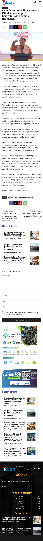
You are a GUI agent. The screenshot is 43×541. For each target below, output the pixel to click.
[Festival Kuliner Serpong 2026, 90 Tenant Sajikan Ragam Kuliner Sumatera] (34, 260)
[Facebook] (11, 27)
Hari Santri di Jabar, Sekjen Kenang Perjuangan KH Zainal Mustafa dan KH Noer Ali (32, 216)
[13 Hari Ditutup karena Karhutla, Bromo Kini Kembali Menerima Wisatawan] (34, 247)
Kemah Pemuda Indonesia (26, 197)
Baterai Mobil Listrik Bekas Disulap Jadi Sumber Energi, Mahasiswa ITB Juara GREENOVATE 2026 (13, 437)
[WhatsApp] (25, 27)
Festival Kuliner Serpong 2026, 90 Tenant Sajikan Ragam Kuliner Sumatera (14, 258)
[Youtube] (38, 469)
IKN (16, 197)
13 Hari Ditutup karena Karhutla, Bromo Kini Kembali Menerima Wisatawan (13, 247)
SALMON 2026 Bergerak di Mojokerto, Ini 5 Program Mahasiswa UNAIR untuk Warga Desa (15, 450)
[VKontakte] (35, 469)
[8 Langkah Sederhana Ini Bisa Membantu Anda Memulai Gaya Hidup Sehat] (34, 235)
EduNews (5, 8)
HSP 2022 (10, 197)
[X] (15, 27)
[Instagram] (28, 469)
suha (5, 22)
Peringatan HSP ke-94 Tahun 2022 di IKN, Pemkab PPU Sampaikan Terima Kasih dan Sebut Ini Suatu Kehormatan (11, 217)
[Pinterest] (20, 27)
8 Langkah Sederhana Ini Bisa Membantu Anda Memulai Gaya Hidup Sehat (15, 234)
